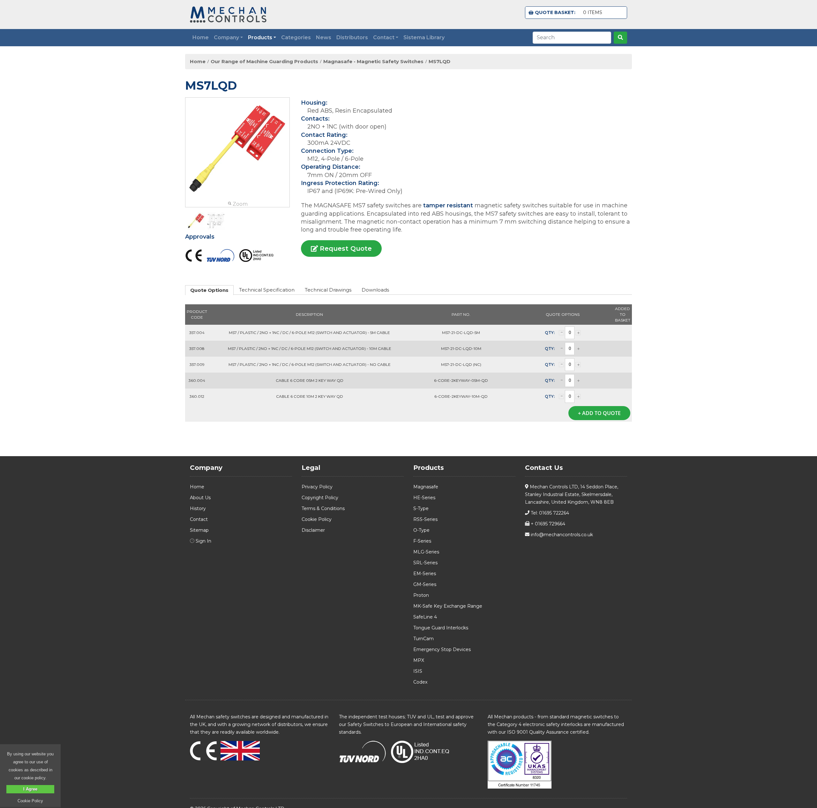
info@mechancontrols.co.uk (561, 534)
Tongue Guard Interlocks (440, 628)
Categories (296, 37)
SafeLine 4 (425, 617)
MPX (418, 660)
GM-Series (424, 584)
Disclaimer (313, 530)
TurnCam (423, 638)
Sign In (202, 541)
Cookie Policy (317, 519)
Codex (420, 682)
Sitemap (199, 530)
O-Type (421, 530)
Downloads (375, 290)
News (323, 37)
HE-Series (424, 497)
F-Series (422, 541)
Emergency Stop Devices (442, 649)
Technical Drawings (328, 290)
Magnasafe (425, 487)
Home (200, 37)
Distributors (352, 37)
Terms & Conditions (323, 508)
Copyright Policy (320, 497)
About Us (200, 497)
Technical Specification (267, 290)
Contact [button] (383, 37)
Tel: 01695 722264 (549, 513)
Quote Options (209, 290)
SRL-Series (425, 563)
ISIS (417, 671)
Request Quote (345, 248)
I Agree (30, 789)
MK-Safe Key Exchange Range (447, 606)
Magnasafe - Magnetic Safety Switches (373, 61)
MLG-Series (426, 552)
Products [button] (260, 37)
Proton (421, 595)
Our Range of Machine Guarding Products (264, 61)
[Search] (620, 38)
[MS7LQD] (196, 221)
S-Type (421, 508)
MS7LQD (439, 61)
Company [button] (226, 37)
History (198, 508)
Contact (199, 519)
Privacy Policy (317, 487)
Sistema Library (424, 37)
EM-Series (424, 573)
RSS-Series (425, 519)
